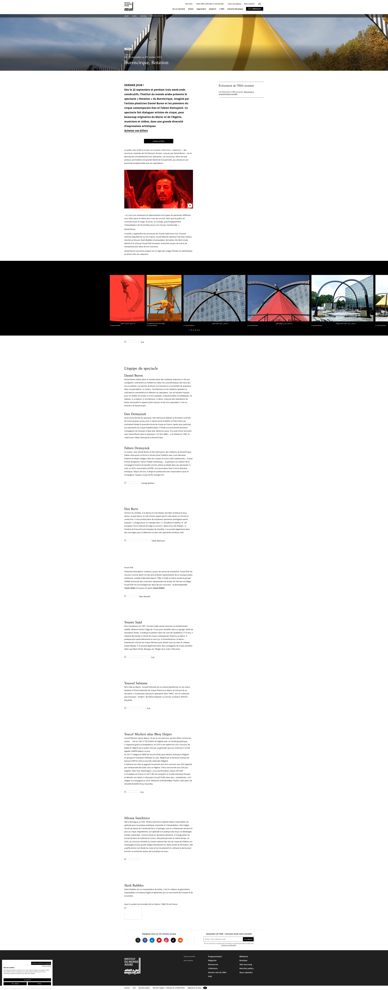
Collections (213, 968)
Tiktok (173, 940)
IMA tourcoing (245, 964)
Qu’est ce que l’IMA (189, 956)
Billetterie (256, 9)
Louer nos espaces (234, 4)
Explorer (212, 9)
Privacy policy (46, 966)
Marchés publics (246, 968)
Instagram (166, 940)
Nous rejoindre (246, 972)
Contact (127, 988)
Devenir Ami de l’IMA (217, 972)
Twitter (137, 940)
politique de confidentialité (228, 945)
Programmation (215, 956)
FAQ (210, 976)
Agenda (134, 16)
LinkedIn (152, 940)
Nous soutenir (249, 4)
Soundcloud (180, 940)
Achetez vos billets (136, 130)
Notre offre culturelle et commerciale (210, 4)
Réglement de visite (194, 988)
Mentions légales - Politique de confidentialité (169, 988)
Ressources (213, 964)
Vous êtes (188, 4)
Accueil (126, 16)
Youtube (159, 940)
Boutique (243, 960)
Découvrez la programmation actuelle (236, 93)
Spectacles (143, 16)
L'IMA (221, 9)
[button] (189, 330)
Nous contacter (188, 960)
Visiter (191, 9)
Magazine (212, 960)
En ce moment (179, 9)
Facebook (145, 940)
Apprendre (201, 9)
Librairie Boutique (235, 9)
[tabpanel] (127, 301)
